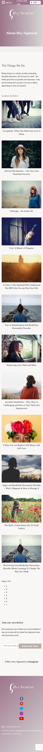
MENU (9, 3)
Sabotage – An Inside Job (21, 211)
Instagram (33, 661)
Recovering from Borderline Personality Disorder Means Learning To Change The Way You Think (21, 568)
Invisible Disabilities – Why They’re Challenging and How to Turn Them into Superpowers (21, 405)
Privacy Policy (16, 734)
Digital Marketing (21, 731)
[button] (4, 2)
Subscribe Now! (30, 646)
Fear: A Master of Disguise (21, 248)
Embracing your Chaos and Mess (21, 365)
